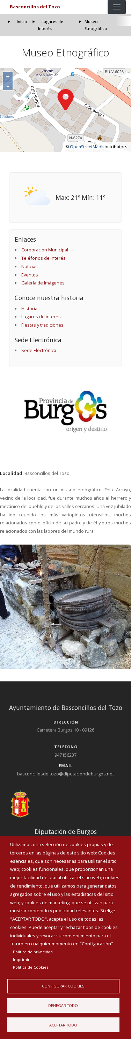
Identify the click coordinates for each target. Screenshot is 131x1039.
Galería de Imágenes (43, 283)
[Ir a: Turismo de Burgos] (65, 411)
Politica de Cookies (30, 967)
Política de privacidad (33, 951)
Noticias (29, 266)
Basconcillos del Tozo (35, 6)
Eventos (29, 275)
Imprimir (21, 959)
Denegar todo (63, 1005)
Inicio (22, 21)
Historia (29, 308)
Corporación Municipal (44, 250)
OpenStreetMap (85, 147)
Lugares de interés (41, 316)
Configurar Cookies (63, 986)
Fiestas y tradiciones (42, 325)
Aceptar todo (63, 1025)
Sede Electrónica (38, 350)
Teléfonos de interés (43, 258)
